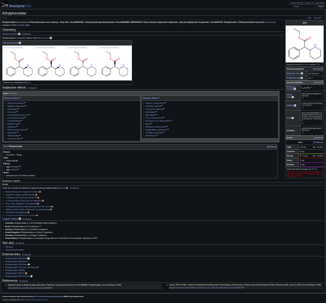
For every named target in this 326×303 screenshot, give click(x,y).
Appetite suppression (16, 106)
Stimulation (12, 133)
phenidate (21, 25)
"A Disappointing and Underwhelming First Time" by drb (28, 207)
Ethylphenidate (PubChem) (16, 264)
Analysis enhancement (154, 103)
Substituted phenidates (14, 250)
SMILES (290, 105)
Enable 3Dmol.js (297, 3)
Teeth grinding (13, 136)
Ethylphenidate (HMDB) (15, 270)
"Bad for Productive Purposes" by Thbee (22, 192)
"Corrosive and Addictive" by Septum (20, 215)
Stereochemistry (10, 34)
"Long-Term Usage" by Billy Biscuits (20, 195)
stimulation (14, 167)
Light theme (319, 3)
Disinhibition (150, 112)
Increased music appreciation (157, 121)
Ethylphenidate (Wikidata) (15, 261)
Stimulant (13, 93)
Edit (309, 18)
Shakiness (11, 127)
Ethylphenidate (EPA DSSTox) (17, 276)
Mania (148, 124)
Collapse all (309, 3)
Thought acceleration (154, 133)
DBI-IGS (314, 169)
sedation (13, 170)
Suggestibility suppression (156, 130)
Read (4, 18)
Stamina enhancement (16, 130)
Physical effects (11, 98)
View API (317, 18)
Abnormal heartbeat (15, 103)
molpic (306, 64)
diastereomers (44, 38)
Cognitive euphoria (153, 106)
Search (321, 6)
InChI (289, 118)
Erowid (63, 188)
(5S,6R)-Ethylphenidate (77, 48)
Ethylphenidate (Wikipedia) (16, 258)
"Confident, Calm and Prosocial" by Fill (21, 198)
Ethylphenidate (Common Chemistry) (20, 267)
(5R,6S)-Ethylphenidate (45, 48)
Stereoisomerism (11, 43)
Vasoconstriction (14, 139)
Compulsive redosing (154, 109)
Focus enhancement (153, 118)
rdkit (29, 82)
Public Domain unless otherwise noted (34, 300)
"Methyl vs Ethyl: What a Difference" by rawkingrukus (27, 209)
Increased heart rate (15, 118)
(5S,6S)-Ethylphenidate (13, 48)
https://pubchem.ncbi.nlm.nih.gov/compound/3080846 (30, 288)
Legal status (10, 218)
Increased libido (13, 121)
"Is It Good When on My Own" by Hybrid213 (23, 201)
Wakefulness (150, 136)
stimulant (272, 22)
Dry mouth (11, 112)
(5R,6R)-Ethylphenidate (109, 48)
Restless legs (13, 124)
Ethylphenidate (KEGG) (15, 273)
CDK (318, 64)
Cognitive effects (150, 98)
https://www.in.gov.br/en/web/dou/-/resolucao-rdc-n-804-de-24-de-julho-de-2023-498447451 (207, 288)
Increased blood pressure (18, 115)
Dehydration (12, 109)
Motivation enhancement (155, 127)
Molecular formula (291, 88)
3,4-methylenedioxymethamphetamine (49, 296)
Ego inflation (150, 115)
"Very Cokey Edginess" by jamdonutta (21, 204)
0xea (5, 146)
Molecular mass (294, 73)
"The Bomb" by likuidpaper (16, 212)
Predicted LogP (293, 78)
